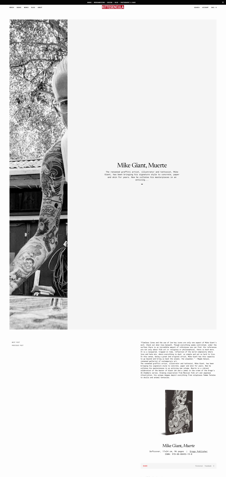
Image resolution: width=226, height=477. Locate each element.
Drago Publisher (199, 451)
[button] (205, 7)
